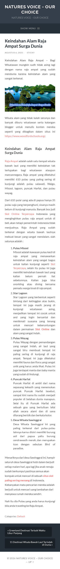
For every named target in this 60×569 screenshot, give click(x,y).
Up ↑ (31, 562)
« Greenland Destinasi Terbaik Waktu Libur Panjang (26, 531)
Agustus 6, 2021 (14, 52)
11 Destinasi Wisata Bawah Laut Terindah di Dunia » (31, 543)
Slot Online (42, 329)
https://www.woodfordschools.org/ (25, 136)
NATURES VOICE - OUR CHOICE (30, 9)
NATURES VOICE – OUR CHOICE (34, 558)
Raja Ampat (11, 161)
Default (21, 516)
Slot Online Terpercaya (19, 213)
